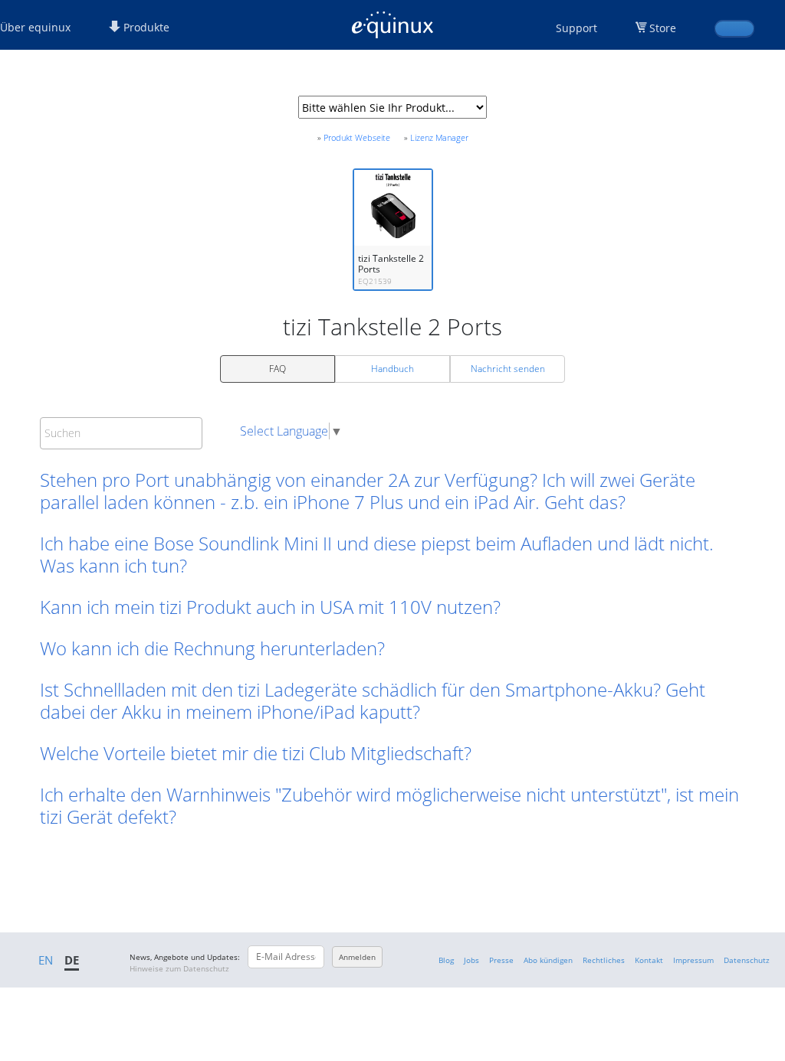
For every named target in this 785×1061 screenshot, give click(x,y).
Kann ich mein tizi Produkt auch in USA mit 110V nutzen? (270, 607)
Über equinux (35, 27)
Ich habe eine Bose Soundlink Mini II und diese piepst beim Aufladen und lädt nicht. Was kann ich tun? (377, 554)
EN (45, 960)
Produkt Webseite (357, 137)
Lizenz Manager (439, 137)
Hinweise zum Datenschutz (179, 968)
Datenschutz (747, 960)
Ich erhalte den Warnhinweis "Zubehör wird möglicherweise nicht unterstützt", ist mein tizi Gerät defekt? (389, 805)
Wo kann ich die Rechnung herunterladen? (212, 648)
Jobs (471, 960)
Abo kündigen (548, 960)
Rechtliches (604, 960)
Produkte (144, 27)
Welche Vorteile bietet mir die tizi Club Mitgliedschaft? (255, 753)
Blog (446, 960)
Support (576, 28)
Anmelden (357, 957)
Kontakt (649, 960)
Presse (501, 960)
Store (662, 28)
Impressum (693, 960)
